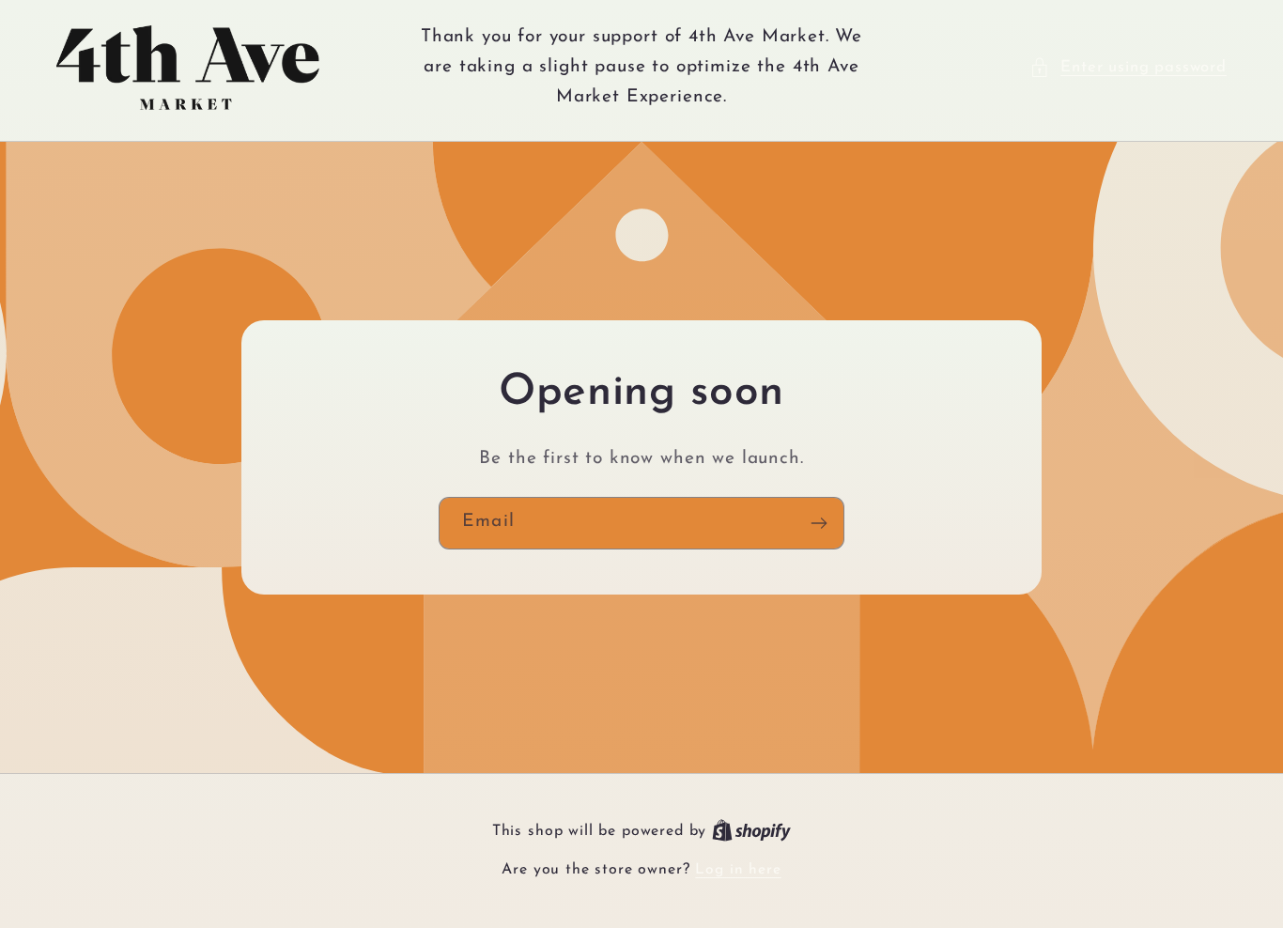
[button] (1128, 67)
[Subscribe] (818, 523)
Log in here (738, 869)
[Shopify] (751, 831)
